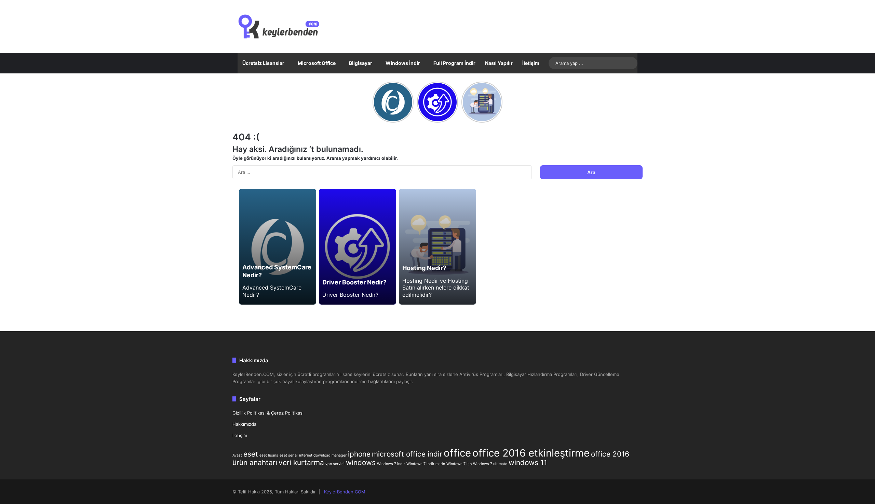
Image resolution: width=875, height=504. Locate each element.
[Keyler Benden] (291, 26)
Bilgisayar (360, 63)
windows (361, 462)
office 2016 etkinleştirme (531, 453)
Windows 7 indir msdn (425, 464)
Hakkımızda (244, 424)
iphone (359, 454)
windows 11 (528, 462)
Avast (237, 455)
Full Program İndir (454, 63)
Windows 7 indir (391, 464)
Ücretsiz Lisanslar (263, 63)
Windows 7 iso (459, 464)
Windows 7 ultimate (490, 464)
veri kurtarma (301, 462)
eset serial (289, 455)
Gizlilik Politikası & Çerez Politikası (268, 413)
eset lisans (268, 455)
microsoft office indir (407, 454)
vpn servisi (335, 464)
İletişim (530, 63)
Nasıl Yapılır (499, 63)
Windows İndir (403, 63)
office (457, 453)
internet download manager (323, 455)
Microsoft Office (317, 63)
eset (250, 454)
